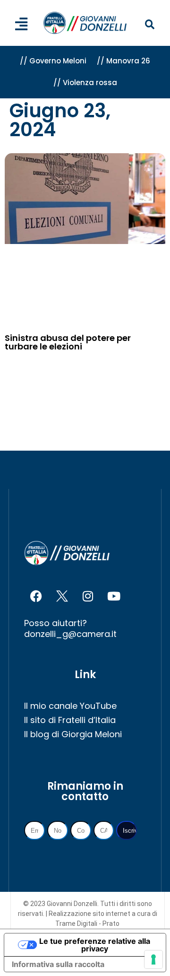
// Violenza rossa (85, 82)
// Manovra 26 (123, 61)
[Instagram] (88, 596)
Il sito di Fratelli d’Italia (70, 720)
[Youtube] (114, 596)
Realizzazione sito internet (90, 913)
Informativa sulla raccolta (58, 964)
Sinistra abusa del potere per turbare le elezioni (68, 342)
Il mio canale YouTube (70, 706)
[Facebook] (36, 596)
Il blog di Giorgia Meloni (73, 734)
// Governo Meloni (53, 61)
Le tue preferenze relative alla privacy (94, 944)
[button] (149, 25)
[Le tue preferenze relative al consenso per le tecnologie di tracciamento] (153, 959)
